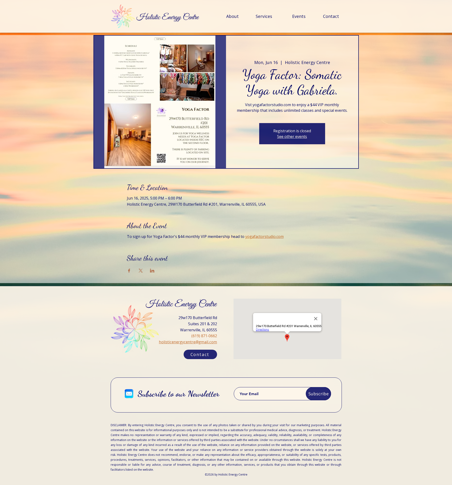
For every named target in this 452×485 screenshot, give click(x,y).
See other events (292, 136)
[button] (200, 354)
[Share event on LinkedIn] (152, 271)
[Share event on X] (140, 271)
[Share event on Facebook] (129, 271)
